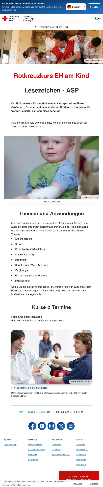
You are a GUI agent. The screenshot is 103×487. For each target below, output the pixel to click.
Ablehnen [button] (78, 484)
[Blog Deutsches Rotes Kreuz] (71, 426)
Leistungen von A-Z (61, 454)
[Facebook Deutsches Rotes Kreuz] (32, 426)
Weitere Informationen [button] (20, 485)
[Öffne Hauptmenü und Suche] (98, 19)
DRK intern (81, 464)
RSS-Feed (81, 459)
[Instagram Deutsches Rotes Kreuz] (51, 426)
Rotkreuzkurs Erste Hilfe (29, 388)
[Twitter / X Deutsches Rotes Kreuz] (61, 426)
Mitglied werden (35, 444)
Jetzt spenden (10, 444)
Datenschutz (82, 449)
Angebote (56, 444)
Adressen (80, 444)
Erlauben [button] (94, 484)
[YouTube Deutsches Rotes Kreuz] (42, 426)
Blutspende (33, 459)
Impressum (81, 454)
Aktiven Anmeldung (37, 449)
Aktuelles (56, 449)
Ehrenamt (32, 454)
